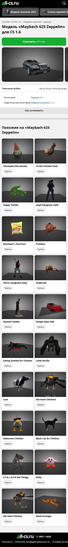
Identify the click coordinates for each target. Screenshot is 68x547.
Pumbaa (40, 243)
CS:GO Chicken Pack (47, 166)
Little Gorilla (42, 360)
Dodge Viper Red (45, 321)
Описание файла (11, 88)
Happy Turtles (10, 204)
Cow (5, 399)
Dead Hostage (43, 516)
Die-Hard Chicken (12, 516)
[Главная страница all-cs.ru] (10, 3)
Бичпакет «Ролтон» (14, 243)
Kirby (39, 477)
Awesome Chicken (13, 438)
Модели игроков (43, 102)
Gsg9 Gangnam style (47, 204)
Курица (37, 97)
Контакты (7, 541)
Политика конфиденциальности (32, 541)
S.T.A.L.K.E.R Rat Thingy (15, 477)
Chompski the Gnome (15, 166)
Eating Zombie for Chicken (17, 360)
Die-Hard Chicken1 (46, 399)
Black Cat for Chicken (47, 438)
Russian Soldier (11, 321)
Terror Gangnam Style (15, 282)
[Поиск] (64, 3)
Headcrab (41, 282)
